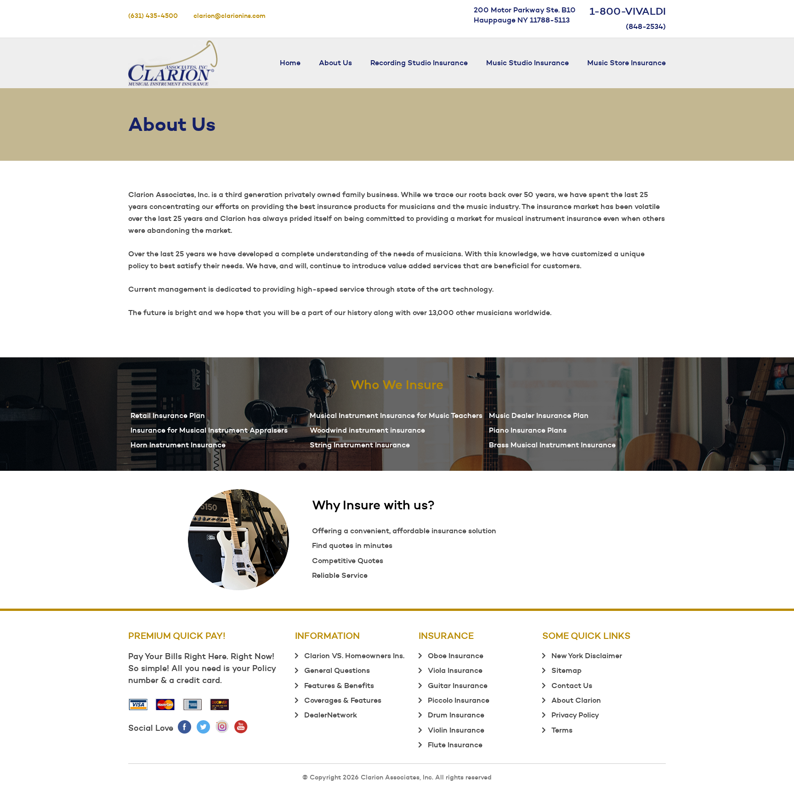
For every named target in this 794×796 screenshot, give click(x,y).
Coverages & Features (342, 700)
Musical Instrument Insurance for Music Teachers (396, 415)
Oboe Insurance (455, 655)
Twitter (204, 727)
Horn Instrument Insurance (178, 444)
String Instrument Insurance (360, 444)
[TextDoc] (173, 61)
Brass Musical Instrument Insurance (552, 444)
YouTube (241, 727)
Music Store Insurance (626, 62)
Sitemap (566, 670)
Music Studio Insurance (527, 62)
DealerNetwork (330, 714)
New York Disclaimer (586, 655)
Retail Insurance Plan (167, 415)
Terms (562, 729)
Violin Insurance (456, 729)
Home (290, 62)
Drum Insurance (456, 714)
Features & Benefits (339, 685)
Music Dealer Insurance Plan (539, 415)
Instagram (223, 727)
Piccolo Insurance (458, 700)
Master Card (165, 704)
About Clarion (576, 700)
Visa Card (138, 704)
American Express (192, 704)
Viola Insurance (455, 670)
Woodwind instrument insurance (367, 430)
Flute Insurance (455, 744)
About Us (335, 62)
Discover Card (220, 704)
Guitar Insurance (458, 685)
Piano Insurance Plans (528, 430)
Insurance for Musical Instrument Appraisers (209, 430)
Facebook (185, 727)
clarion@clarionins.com (229, 15)
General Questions (337, 670)
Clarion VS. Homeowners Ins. (354, 655)
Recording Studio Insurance (419, 62)
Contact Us (571, 685)
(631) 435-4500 (153, 15)
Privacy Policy (575, 714)
